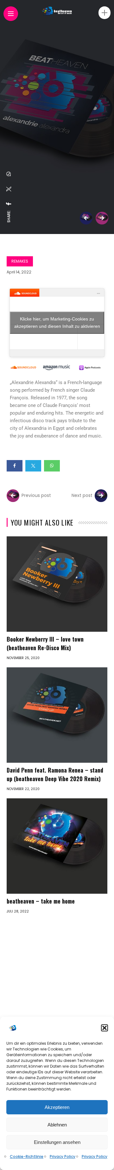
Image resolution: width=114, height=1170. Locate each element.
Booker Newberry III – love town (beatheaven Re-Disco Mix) (45, 643)
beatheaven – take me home (41, 901)
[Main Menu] (11, 14)
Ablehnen (57, 1124)
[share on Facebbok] (9, 203)
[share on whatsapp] (9, 174)
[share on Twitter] (9, 189)
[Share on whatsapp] (52, 465)
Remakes (19, 261)
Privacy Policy (62, 1156)
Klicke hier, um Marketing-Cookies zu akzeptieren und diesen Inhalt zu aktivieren (57, 322)
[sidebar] (104, 13)
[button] (104, 1028)
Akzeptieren (57, 1107)
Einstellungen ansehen (57, 1142)
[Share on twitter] (33, 465)
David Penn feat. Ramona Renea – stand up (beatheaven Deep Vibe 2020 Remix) (55, 774)
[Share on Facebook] (14, 465)
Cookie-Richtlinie (26, 1156)
